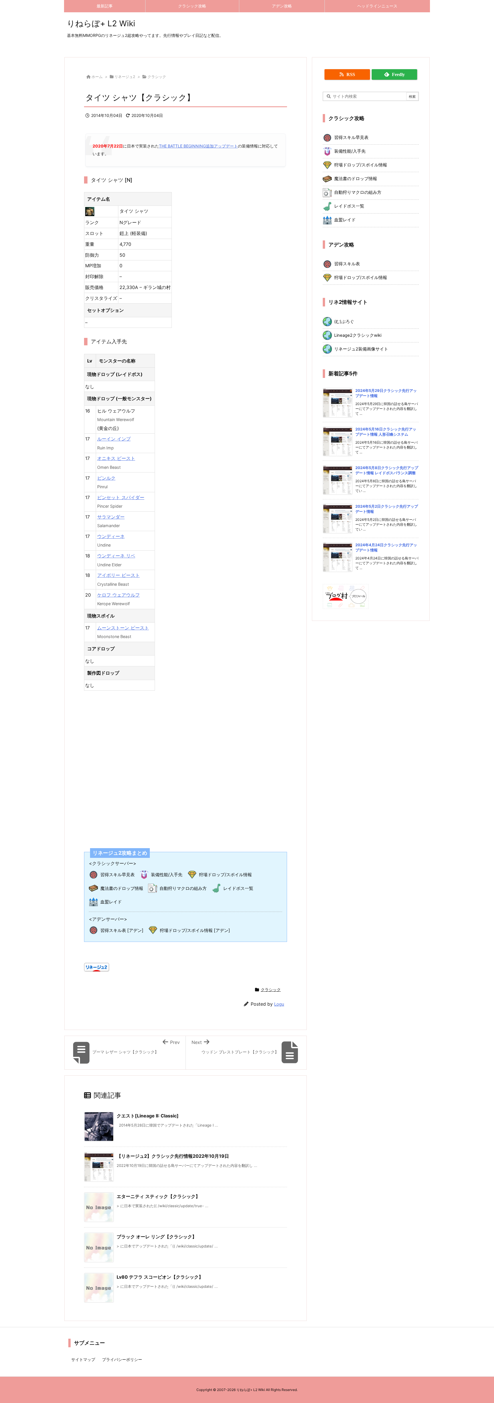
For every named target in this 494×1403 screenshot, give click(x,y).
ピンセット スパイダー (120, 497)
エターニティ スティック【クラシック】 (158, 1196)
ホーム (97, 76)
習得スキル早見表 (117, 874)
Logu (279, 1004)
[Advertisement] (185, 766)
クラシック (157, 76)
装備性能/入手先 (166, 874)
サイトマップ (83, 1359)
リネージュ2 (124, 76)
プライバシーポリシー (122, 1359)
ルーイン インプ (114, 439)
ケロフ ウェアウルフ (118, 595)
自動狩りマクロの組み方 (183, 888)
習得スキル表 (347, 263)
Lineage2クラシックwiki (357, 335)
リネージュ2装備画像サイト (361, 349)
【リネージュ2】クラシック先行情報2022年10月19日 (173, 1156)
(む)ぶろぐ (344, 321)
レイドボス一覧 (238, 888)
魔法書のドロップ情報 (121, 888)
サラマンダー (111, 517)
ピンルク (106, 478)
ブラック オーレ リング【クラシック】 (157, 1236)
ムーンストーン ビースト (123, 628)
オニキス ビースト (116, 458)
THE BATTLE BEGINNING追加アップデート (198, 146)
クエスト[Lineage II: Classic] (148, 1116)
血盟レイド (111, 901)
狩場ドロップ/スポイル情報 (225, 874)
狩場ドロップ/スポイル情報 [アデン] (195, 930)
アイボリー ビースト (118, 575)
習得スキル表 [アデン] (122, 930)
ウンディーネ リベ (116, 556)
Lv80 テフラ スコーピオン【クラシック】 (160, 1277)
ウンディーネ (111, 536)
